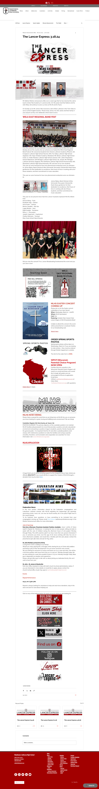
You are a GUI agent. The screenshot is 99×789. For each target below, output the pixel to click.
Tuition (49, 767)
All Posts (17, 23)
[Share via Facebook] (23, 690)
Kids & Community (64, 763)
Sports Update (36, 23)
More (65, 23)
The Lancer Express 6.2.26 (49, 720)
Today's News (50, 757)
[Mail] (52, 2)
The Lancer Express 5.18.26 (72, 720)
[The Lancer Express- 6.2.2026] (49, 712)
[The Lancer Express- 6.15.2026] (26, 712)
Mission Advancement (48, 23)
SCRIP (61, 773)
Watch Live (50, 760)
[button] (81, 23)
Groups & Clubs (63, 758)
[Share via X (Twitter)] (27, 690)
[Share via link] (34, 690)
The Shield (58, 23)
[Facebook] (46, 3)
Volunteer (62, 768)
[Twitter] (22, 774)
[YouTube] (30, 774)
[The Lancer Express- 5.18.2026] (73, 712)
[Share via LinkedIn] (30, 690)
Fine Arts (62, 760)
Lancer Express (26, 23)
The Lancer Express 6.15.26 (25, 720)
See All (82, 703)
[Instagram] (19, 774)
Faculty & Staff (50, 764)
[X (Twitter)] (49, 3)
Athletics (62, 757)
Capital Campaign (63, 770)
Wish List (62, 771)
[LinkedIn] (26, 774)
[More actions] (75, 33)
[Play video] (49, 283)
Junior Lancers (63, 761)
